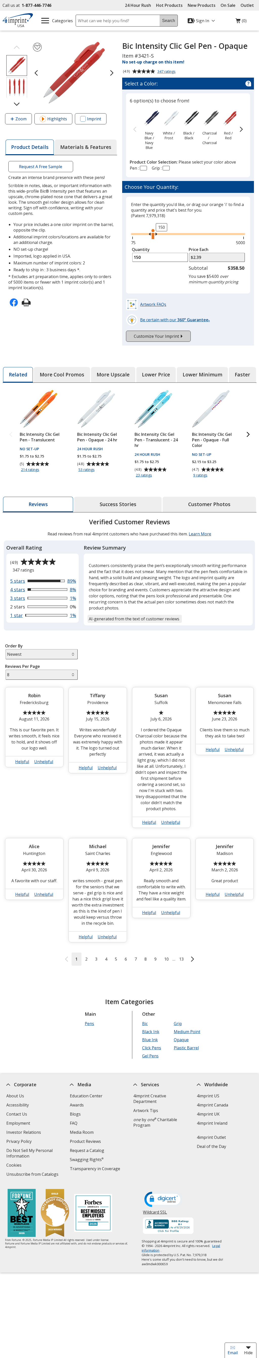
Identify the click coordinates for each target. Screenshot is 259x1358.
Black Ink (150, 1031)
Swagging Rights (86, 1159)
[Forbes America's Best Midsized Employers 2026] (93, 1213)
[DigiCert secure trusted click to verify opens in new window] (163, 1199)
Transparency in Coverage (95, 1169)
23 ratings (144, 475)
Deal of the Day (211, 1146)
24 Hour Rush (138, 5)
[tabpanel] (129, 741)
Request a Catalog (87, 1150)
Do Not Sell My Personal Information (29, 1154)
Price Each (198, 249)
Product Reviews (85, 1141)
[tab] (30, 147)
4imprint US (208, 1096)
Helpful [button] (22, 761)
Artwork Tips (145, 1110)
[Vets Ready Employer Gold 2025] (55, 1213)
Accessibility (17, 1105)
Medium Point (187, 1031)
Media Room (82, 1132)
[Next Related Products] (248, 434)
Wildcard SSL (155, 1214)
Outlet (248, 5)
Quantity (141, 249)
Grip (178, 1023)
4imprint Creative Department (149, 1098)
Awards (77, 1105)
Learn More (200, 534)
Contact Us (16, 1114)
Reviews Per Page (22, 666)
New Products (201, 5)
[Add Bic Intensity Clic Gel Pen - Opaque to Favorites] (37, 47)
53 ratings (87, 470)
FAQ (73, 1123)
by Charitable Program (155, 1122)
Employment (18, 1123)
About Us (15, 1096)
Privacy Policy (19, 1142)
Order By (14, 646)
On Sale (228, 5)
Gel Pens (150, 1056)
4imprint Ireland (212, 1123)
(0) (241, 22)
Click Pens (151, 1048)
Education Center (86, 1096)
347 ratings (167, 72)
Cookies (14, 1165)
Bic (145, 1023)
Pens (89, 1023)
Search (168, 20)
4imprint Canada (212, 1105)
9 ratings (201, 475)
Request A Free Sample (40, 166)
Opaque (181, 1040)
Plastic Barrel (186, 1048)
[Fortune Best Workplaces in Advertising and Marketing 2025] (21, 1213)
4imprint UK (208, 1114)
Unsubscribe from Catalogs (33, 1174)
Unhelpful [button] (43, 761)
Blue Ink (150, 1040)
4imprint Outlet (211, 1137)
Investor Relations (24, 1132)
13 (181, 959)
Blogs (75, 1114)
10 (166, 959)
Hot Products (169, 5)
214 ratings (30, 470)
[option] (149, 129)
